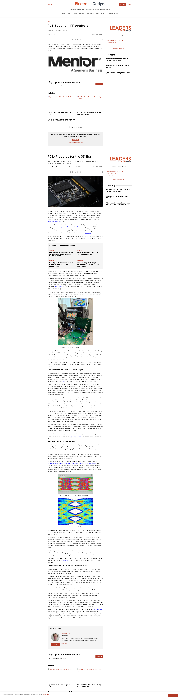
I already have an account (75, 142)
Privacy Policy (46, 694)
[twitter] (75, 39)
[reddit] (78, 39)
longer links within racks (55, 221)
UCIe (64, 387)
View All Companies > (119, 48)
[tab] (52, 124)
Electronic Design (68, 167)
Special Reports (100, 13)
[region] (75, 127)
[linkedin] (72, 39)
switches (65, 577)
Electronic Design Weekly (86, 13)
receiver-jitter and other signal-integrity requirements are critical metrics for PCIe (72, 477)
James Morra (51, 167)
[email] (80, 39)
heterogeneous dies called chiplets (68, 227)
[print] (102, 39)
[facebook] (70, 39)
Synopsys (88, 233)
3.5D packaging (97, 632)
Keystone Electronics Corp (114, 40)
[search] (51, 4)
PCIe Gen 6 (58, 289)
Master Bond (110, 42)
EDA (49, 21)
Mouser (109, 45)
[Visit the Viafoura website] (99, 131)
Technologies (66, 13)
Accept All (173, 695)
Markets (74, 13)
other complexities (75, 447)
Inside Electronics (113, 13)
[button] (49, 4)
